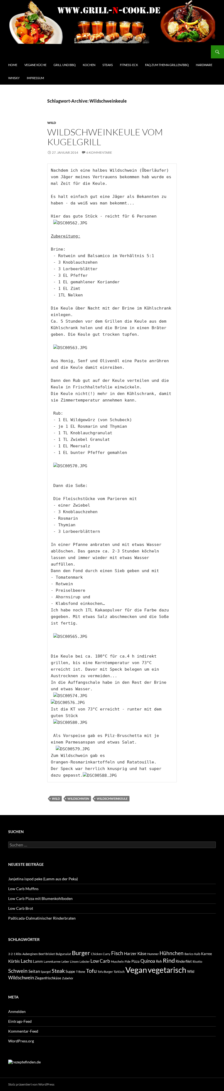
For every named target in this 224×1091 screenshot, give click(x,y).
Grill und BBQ (65, 65)
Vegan (136, 969)
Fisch (117, 953)
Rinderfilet (184, 961)
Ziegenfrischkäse (48, 978)
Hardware (204, 65)
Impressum (35, 78)
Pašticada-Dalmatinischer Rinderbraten (42, 918)
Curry (106, 954)
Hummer (153, 954)
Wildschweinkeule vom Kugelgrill (105, 136)
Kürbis (14, 961)
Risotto (197, 961)
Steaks (107, 65)
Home (12, 65)
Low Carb (100, 961)
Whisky (14, 78)
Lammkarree (52, 961)
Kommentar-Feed (23, 1031)
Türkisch (119, 971)
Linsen (74, 961)
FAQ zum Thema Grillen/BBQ (167, 65)
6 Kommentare (99, 152)
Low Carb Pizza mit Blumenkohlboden (40, 898)
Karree (206, 954)
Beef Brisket (47, 954)
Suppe (70, 971)
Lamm (38, 961)
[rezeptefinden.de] (24, 1061)
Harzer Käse (135, 953)
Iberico (188, 954)
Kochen (89, 65)
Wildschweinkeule (112, 798)
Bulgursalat (63, 954)
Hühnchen (172, 953)
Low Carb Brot (20, 908)
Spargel (46, 971)
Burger (81, 952)
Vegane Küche (35, 65)
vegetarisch (167, 969)
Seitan (34, 971)
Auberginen (30, 954)
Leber (65, 961)
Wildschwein (78, 798)
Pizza (135, 961)
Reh (159, 961)
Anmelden (17, 1011)
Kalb (197, 954)
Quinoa (147, 961)
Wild (51, 123)
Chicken (96, 954)
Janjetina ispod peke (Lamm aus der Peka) (43, 878)
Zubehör (67, 978)
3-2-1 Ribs (15, 954)
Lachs (26, 961)
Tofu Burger (105, 971)
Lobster (84, 961)
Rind (169, 960)
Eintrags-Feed (20, 1021)
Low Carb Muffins (23, 888)
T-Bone (80, 971)
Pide (128, 961)
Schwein (18, 971)
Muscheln (117, 961)
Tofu (91, 971)
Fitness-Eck (129, 65)
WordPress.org (21, 1041)
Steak (58, 971)
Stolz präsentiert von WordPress (31, 1084)
